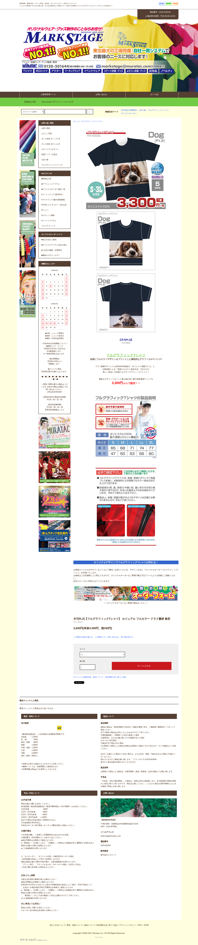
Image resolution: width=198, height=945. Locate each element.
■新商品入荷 (46, 179)
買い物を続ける (127, 637)
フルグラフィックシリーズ (91, 121)
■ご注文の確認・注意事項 (51, 250)
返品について (98, 677)
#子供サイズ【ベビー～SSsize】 (54, 205)
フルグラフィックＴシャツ (158, 110)
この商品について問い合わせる (107, 637)
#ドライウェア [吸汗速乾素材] (53, 200)
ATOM (146, 925)
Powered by (99, 937)
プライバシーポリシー (128, 925)
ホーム (76, 121)
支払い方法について (57, 925)
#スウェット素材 (48, 215)
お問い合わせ (101, 94)
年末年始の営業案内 (129, 110)
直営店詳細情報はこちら (54, 410)
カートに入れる (144, 665)
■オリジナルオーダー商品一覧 (53, 189)
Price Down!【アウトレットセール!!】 (58, 102)
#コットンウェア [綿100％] (51, 194)
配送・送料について (75, 925)
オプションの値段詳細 (82, 677)
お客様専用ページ (48, 94)
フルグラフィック (48, 226)
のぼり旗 (142, 110)
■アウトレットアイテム (50, 184)
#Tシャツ (45, 210)
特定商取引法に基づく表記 (115, 677)
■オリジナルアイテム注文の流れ (54, 245)
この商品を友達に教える (83, 637)
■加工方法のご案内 (48, 240)
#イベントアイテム (48, 221)
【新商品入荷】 (30, 102)
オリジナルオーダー (129, 113)
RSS (140, 925)
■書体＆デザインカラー (50, 255)
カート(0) (154, 94)
